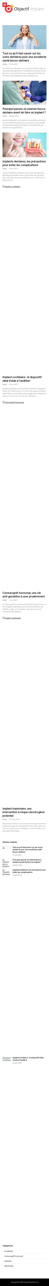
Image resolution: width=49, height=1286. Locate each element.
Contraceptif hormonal (13, 1256)
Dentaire (7, 1261)
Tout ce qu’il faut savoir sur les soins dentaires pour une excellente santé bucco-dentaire (24, 57)
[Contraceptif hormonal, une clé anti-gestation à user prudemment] (24, 495)
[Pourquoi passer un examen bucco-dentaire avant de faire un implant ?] (24, 93)
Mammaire (8, 1266)
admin (5, 64)
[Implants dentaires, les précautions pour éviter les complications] (24, 145)
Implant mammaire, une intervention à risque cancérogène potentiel (24, 812)
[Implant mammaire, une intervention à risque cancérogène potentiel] (24, 710)
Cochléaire (8, 1251)
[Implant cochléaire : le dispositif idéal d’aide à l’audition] (24, 279)
